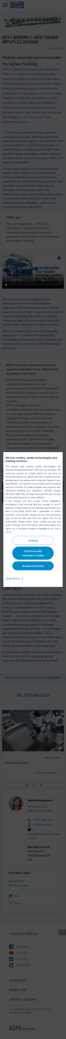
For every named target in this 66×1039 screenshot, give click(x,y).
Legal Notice (12, 578)
